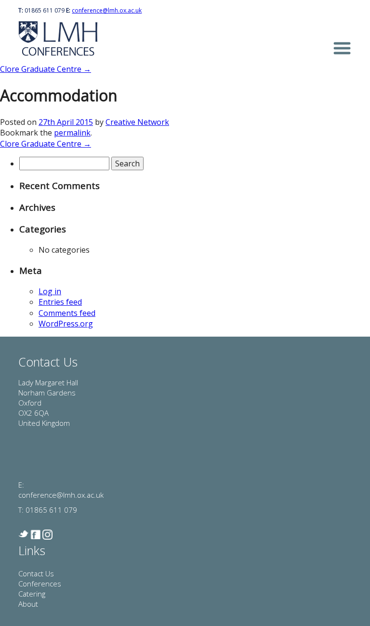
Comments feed (67, 313)
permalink (72, 132)
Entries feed (60, 302)
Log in (50, 291)
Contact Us (36, 573)
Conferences (39, 583)
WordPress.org (66, 323)
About (28, 604)
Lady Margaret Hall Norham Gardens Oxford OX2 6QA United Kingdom (48, 403)
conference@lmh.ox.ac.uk (107, 10)
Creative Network (137, 122)
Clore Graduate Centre (45, 69)
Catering (31, 594)
